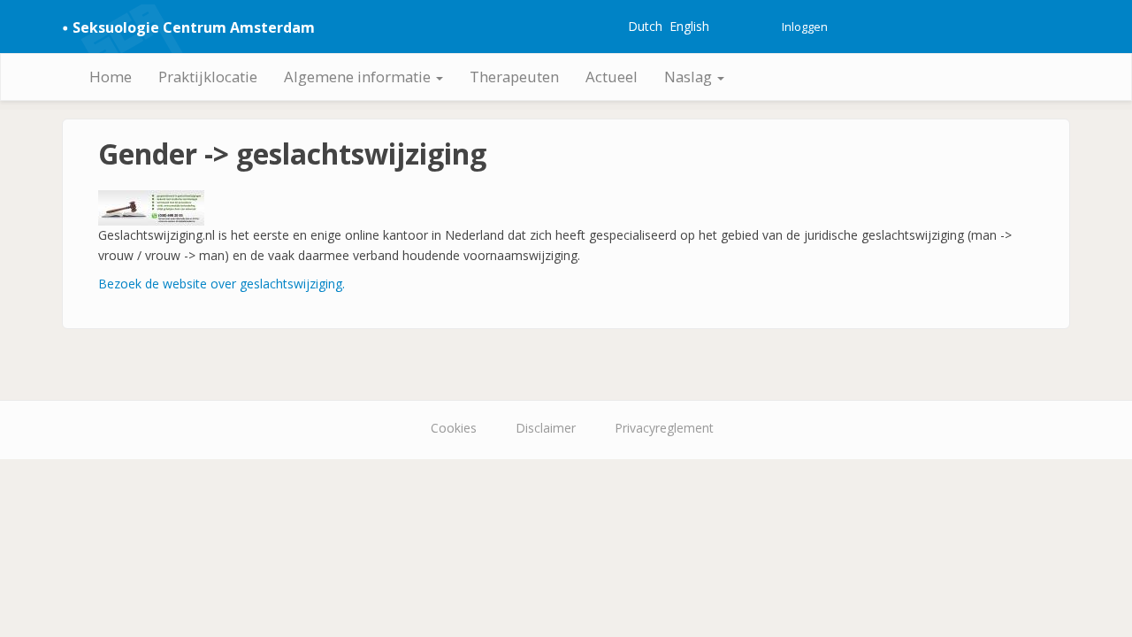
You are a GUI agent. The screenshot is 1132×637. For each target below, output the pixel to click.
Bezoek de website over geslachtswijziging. (221, 283)
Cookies (454, 427)
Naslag (689, 76)
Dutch (645, 26)
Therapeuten (514, 76)
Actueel (611, 76)
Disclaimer (546, 427)
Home (110, 76)
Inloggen (805, 27)
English (689, 26)
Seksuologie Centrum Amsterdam (194, 27)
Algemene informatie (359, 76)
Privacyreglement (664, 427)
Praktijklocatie (207, 76)
